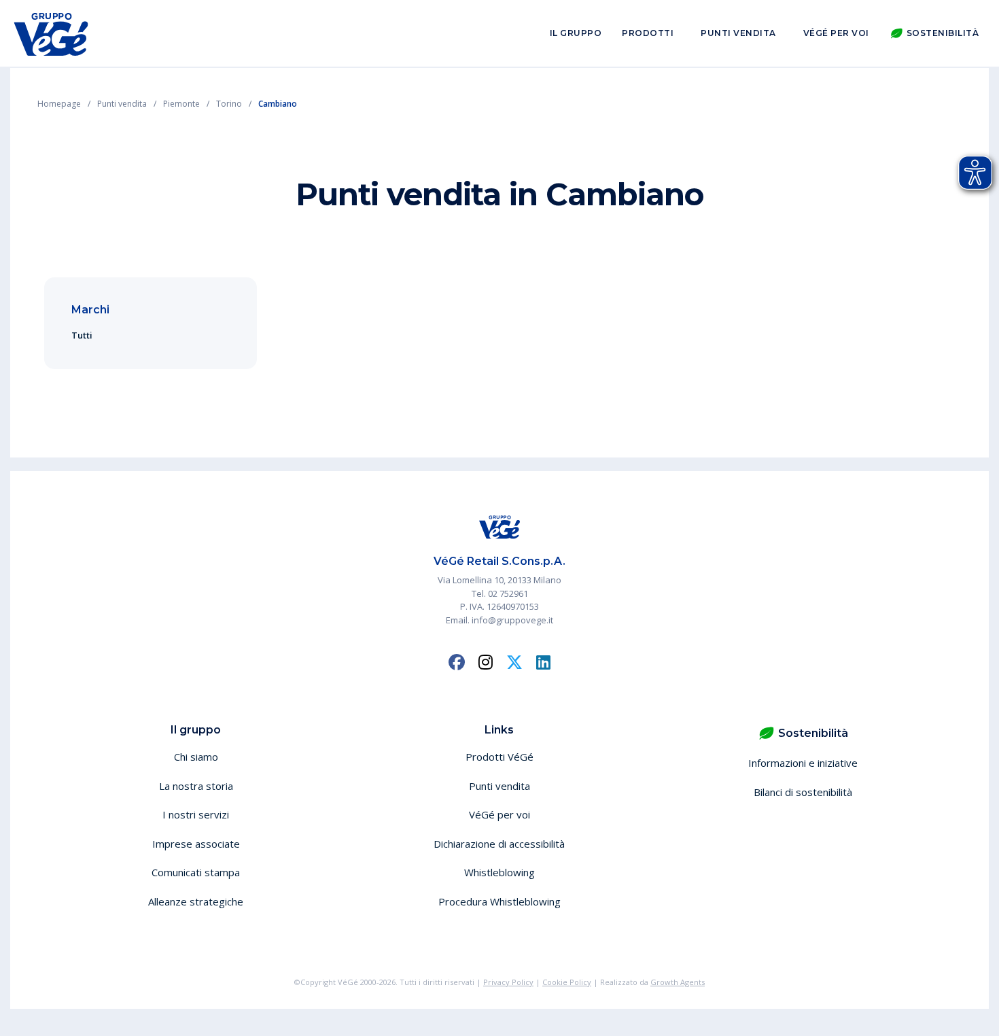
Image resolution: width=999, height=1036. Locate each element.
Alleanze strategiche (195, 901)
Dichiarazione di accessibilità (499, 843)
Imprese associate (196, 843)
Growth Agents (677, 982)
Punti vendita (738, 33)
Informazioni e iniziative (803, 763)
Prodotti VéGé (499, 756)
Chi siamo (196, 756)
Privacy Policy (508, 982)
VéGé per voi (836, 33)
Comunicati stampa (196, 872)
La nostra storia (196, 786)
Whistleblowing (499, 872)
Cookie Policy (566, 982)
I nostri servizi (195, 814)
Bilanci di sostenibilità (803, 792)
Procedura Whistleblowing (499, 901)
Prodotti (647, 33)
